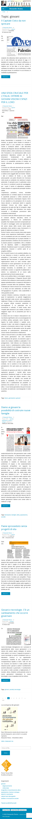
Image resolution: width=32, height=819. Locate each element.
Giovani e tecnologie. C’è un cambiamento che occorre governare (15, 612)
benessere (8, 515)
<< (2, 698)
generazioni (12, 398)
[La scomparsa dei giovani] (9, 719)
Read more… (6, 76)
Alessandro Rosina (7, 27)
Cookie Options (22, 810)
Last (3, 700)
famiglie (13, 515)
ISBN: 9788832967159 (7, 741)
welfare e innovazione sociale (10, 798)
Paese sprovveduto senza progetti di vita (14, 528)
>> (25, 698)
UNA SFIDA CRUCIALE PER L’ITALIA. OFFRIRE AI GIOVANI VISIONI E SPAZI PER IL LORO (14, 97)
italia (18, 515)
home (3, 11)
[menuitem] (3, 11)
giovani (13, 29)
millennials (6, 788)
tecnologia (17, 689)
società (3, 517)
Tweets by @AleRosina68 (8, 803)
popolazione (23, 515)
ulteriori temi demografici (8, 796)
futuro (6, 398)
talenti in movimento (7, 794)
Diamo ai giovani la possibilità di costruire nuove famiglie (15, 410)
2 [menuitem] (7, 11)
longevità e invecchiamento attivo (11, 790)
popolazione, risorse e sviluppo (10, 792)
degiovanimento (7, 786)
